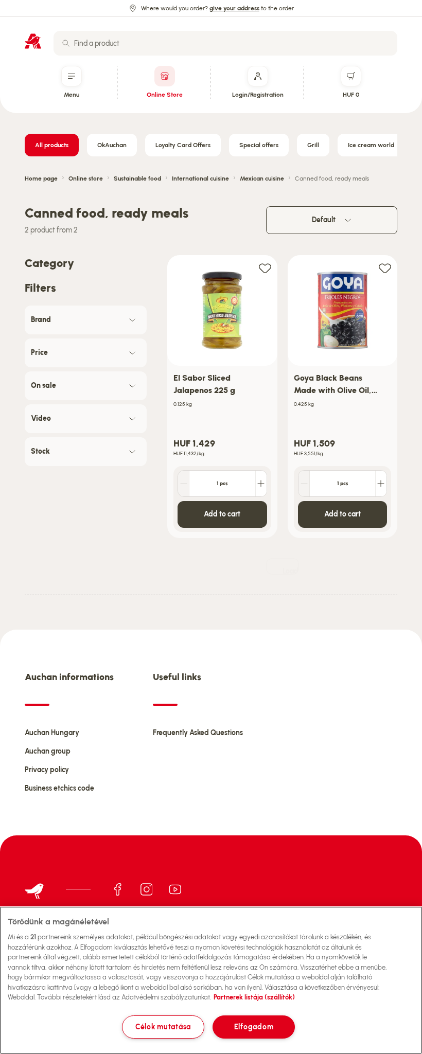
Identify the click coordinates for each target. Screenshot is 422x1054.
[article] (222, 397)
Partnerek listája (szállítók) (254, 997)
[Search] (66, 43)
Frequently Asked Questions (198, 732)
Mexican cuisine (262, 178)
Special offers (258, 145)
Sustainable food (137, 178)
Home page (41, 178)
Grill (313, 145)
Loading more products (291, 571)
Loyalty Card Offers (182, 145)
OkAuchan (112, 145)
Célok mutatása (163, 1026)
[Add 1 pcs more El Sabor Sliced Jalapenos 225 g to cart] (261, 483)
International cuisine (200, 178)
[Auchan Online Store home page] (33, 41)
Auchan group (48, 751)
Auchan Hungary (52, 732)
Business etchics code (59, 788)
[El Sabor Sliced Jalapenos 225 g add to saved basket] (265, 267)
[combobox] (225, 43)
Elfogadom (253, 1026)
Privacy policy (47, 769)
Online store (85, 178)
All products (51, 145)
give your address (234, 8)
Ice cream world (371, 145)
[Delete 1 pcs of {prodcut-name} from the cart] (183, 483)
